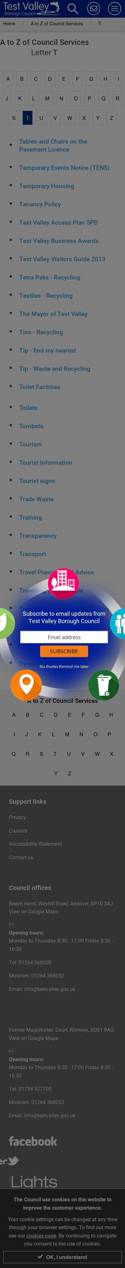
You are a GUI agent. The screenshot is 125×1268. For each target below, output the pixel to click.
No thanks (49, 666)
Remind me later (74, 666)
